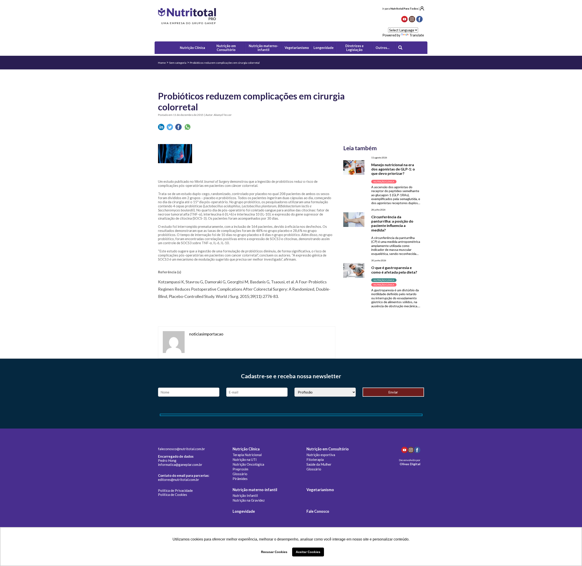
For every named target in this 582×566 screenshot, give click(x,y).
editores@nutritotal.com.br (178, 479)
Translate (416, 35)
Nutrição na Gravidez (249, 500)
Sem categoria (177, 62)
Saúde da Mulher (318, 464)
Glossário (240, 474)
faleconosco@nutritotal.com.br (181, 449)
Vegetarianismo (320, 489)
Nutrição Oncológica (248, 464)
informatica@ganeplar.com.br (180, 464)
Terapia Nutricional (247, 455)
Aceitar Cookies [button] (308, 552)
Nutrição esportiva (320, 455)
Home (162, 62)
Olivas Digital (410, 464)
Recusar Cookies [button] (274, 552)
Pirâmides (240, 479)
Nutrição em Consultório (327, 449)
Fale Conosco (317, 511)
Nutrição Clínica (246, 449)
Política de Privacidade (175, 490)
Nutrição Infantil (245, 495)
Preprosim (240, 469)
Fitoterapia (315, 459)
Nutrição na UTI (245, 459)
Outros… (382, 48)
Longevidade (244, 511)
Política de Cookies (172, 494)
